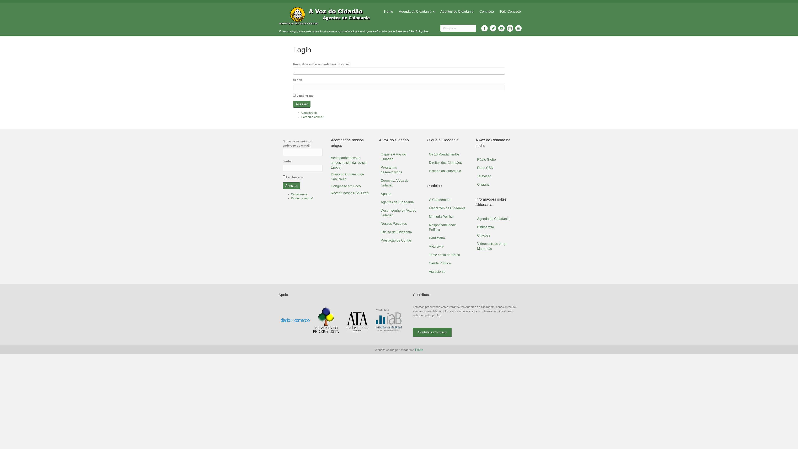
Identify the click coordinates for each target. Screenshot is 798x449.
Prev (284, 320)
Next (398, 320)
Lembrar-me (305, 95)
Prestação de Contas (396, 240)
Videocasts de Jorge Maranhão (492, 246)
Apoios (386, 194)
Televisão (484, 176)
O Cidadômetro (440, 200)
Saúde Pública (440, 263)
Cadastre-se (309, 112)
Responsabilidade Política (442, 227)
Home (388, 11)
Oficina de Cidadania (396, 232)
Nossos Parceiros (394, 223)
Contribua (486, 11)
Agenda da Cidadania (415, 11)
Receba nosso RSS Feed (350, 193)
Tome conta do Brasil (444, 255)
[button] (432, 332)
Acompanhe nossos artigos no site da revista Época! (349, 162)
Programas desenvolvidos (391, 170)
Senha (297, 79)
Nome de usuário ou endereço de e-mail (321, 64)
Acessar (302, 104)
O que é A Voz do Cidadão (393, 157)
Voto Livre (436, 246)
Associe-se (437, 271)
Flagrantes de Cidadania (447, 208)
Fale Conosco (510, 11)
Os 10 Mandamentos (444, 154)
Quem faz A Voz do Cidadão (395, 183)
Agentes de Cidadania (456, 11)
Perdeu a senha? (312, 116)
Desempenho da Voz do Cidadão (398, 213)
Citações (483, 235)
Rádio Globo (486, 159)
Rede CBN (485, 168)
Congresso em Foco (346, 186)
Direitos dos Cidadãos (445, 162)
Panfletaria (437, 238)
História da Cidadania (445, 171)
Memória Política (441, 216)
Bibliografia (485, 227)
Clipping (483, 184)
